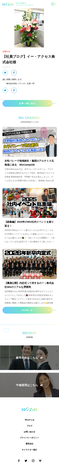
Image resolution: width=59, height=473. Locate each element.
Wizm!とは (29, 420)
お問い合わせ (29, 432)
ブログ (29, 426)
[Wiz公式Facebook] (18, 460)
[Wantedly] (40, 460)
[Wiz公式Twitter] (25, 460)
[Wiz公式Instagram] (33, 460)
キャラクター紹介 (29, 450)
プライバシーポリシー (29, 438)
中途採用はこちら (27, 385)
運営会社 (29, 444)
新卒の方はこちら (27, 357)
